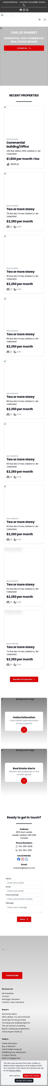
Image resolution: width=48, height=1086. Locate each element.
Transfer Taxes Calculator (13, 1002)
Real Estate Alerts (9, 1014)
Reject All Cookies (31, 1075)
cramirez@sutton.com (24, 868)
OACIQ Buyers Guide (11, 1031)
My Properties (8, 993)
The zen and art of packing (13, 1026)
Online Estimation (9, 1043)
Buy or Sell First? (9, 1046)
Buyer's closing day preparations (16, 1028)
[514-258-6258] (24, 5)
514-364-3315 (25, 850)
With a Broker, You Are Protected (16, 1017)
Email (8, 887)
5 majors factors (9, 1055)
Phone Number (12, 895)
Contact (5, 996)
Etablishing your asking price (14, 1052)
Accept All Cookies (24, 1080)
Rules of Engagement (11, 1058)
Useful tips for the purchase (14, 1020)
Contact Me (12, 975)
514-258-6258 (25, 846)
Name (8, 879)
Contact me (22, 48)
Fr (40, 19)
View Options (14, 1075)
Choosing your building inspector (16, 1023)
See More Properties (22, 679)
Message (10, 903)
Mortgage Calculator (11, 999)
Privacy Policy (15, 1070)
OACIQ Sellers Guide (11, 1049)
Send (22, 919)
